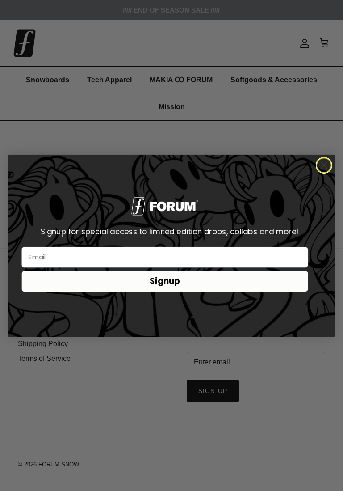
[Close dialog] (324, 165)
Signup (165, 281)
